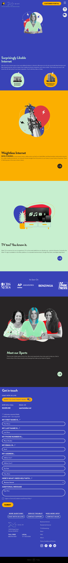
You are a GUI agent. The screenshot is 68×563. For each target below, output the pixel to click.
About (42, 537)
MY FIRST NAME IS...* (11, 420)
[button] (65, 3)
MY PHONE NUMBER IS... (12, 437)
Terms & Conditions (15, 498)
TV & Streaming (44, 528)
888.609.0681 (12, 536)
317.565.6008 (26, 536)
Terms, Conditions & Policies (47, 541)
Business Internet (45, 521)
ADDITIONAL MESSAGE (12, 487)
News (41, 531)
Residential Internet (45, 525)
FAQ (41, 534)
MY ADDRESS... (8, 454)
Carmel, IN (11, 531)
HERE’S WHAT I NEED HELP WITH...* (17, 478)
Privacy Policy (27, 498)
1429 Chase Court (13, 529)
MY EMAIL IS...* (8, 445)
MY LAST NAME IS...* (11, 428)
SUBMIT (7, 505)
